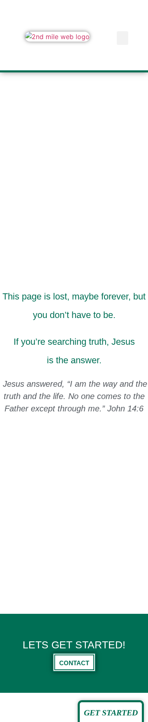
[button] (122, 38)
